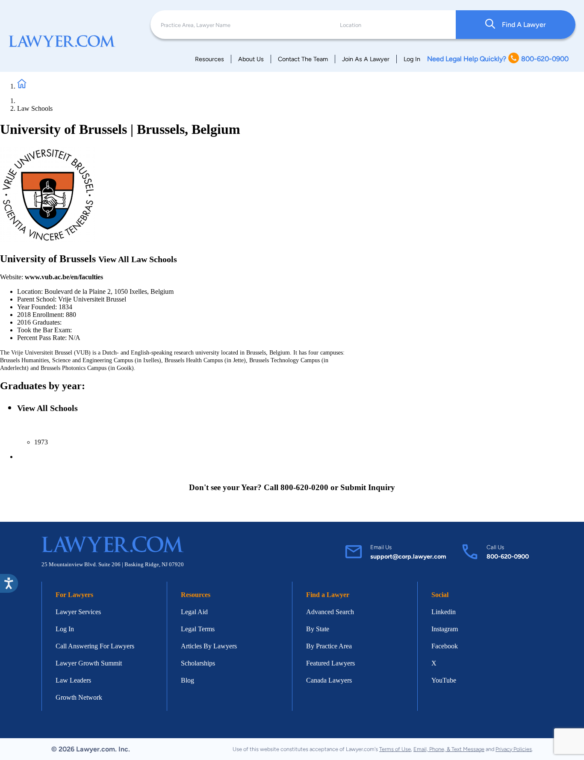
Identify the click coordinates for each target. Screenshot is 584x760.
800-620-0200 (304, 487)
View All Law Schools (137, 259)
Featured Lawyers (330, 663)
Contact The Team (303, 59)
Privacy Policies (514, 749)
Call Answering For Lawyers (95, 646)
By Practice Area (329, 646)
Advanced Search (330, 611)
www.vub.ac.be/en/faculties (64, 277)
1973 (41, 442)
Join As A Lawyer (365, 59)
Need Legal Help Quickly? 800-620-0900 (498, 59)
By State (317, 629)
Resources (209, 59)
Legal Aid (194, 611)
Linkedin (443, 611)
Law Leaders (73, 680)
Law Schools (35, 108)
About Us (251, 59)
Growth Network (79, 697)
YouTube (443, 680)
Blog (187, 680)
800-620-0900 (508, 556)
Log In (412, 59)
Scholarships (198, 663)
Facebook (444, 646)
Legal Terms (198, 629)
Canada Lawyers (329, 680)
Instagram (444, 629)
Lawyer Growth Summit (89, 663)
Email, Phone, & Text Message (448, 749)
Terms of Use (395, 749)
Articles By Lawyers (209, 646)
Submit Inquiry (367, 487)
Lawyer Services (78, 611)
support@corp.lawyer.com (408, 556)
